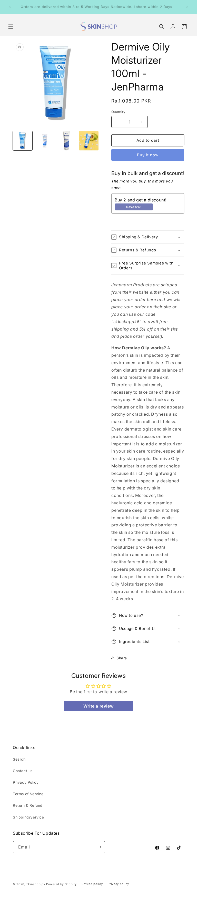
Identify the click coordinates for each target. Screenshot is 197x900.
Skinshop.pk (35, 884)
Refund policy (92, 884)
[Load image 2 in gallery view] (44, 140)
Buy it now (148, 154)
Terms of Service (28, 794)
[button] (10, 26)
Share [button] (121, 658)
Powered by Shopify (61, 884)
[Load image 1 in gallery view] (22, 140)
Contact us (23, 771)
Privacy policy (118, 884)
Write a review (98, 706)
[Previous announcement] (10, 7)
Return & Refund (28, 805)
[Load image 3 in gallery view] (66, 140)
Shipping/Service (28, 817)
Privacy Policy (25, 782)
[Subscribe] (99, 847)
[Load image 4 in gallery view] (88, 140)
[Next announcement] (187, 7)
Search (19, 759)
